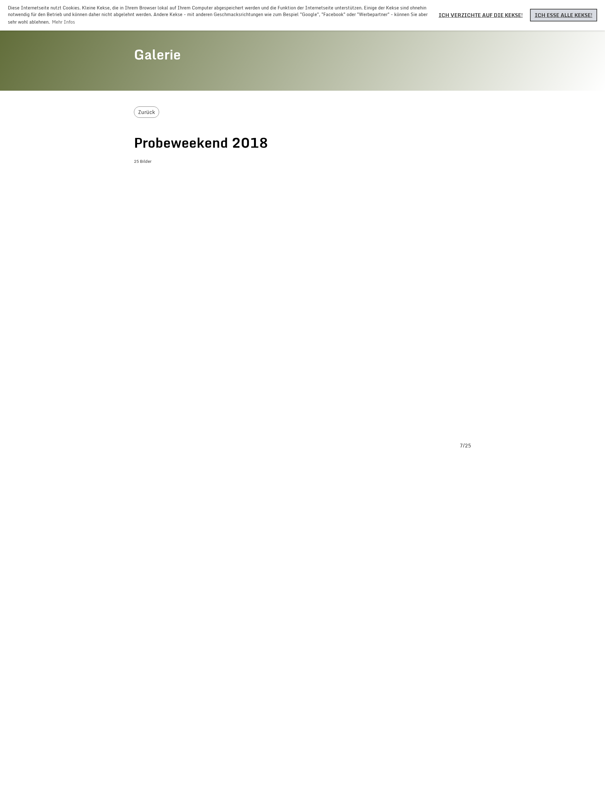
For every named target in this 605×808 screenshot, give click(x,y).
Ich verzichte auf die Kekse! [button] (481, 15)
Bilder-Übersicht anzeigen (179, 174)
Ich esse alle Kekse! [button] (563, 15)
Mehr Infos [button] (63, 22)
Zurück (146, 112)
